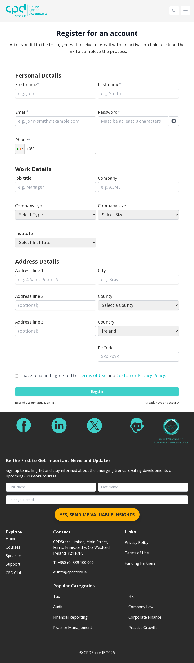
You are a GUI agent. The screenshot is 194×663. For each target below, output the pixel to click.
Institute (24, 233)
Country (106, 322)
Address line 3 (29, 322)
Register (97, 391)
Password (109, 112)
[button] (19, 149)
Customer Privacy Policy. (141, 375)
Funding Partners (140, 563)
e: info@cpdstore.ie (70, 572)
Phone (22, 140)
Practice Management (72, 627)
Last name (110, 84)
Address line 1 (29, 270)
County (105, 296)
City (102, 270)
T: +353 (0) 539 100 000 (73, 562)
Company (107, 178)
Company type (30, 205)
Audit (57, 606)
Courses (13, 547)
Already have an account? (162, 403)
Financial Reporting (70, 617)
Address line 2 (29, 296)
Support (13, 564)
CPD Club (14, 572)
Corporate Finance (144, 617)
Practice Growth (142, 627)
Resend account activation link (35, 403)
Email (22, 112)
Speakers (14, 555)
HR (131, 596)
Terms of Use (92, 375)
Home (11, 538)
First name (27, 84)
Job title (23, 178)
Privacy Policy (136, 542)
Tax (56, 596)
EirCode (106, 348)
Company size (112, 205)
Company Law (140, 606)
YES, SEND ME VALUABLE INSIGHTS (97, 514)
